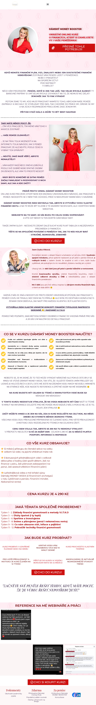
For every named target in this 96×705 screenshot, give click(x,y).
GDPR (13, 696)
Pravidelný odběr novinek (36, 697)
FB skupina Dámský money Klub (36, 694)
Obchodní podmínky (13, 694)
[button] (47, 4)
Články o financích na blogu (36, 700)
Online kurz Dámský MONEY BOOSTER (59, 694)
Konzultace (59, 697)
